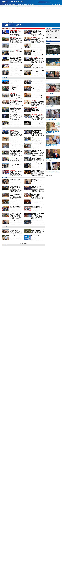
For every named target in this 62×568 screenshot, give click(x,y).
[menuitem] (3, 4)
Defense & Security (31, 4)
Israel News (14, 4)
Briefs (10, 4)
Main (3, 4)
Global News (19, 4)
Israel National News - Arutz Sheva (10, 2)
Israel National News (5, 22)
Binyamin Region (49, 34)
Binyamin (56, 37)
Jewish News (24, 4)
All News (6, 4)
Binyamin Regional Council (49, 31)
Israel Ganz (56, 34)
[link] (53, 55)
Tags (9, 22)
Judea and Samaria (57, 31)
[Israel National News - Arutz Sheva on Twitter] (52, 4)
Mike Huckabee (49, 37)
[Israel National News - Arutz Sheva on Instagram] (56, 4)
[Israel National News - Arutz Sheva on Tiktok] (59, 4)
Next (25, 243)
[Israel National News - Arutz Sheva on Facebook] (54, 4)
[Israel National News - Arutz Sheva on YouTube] (58, 4)
